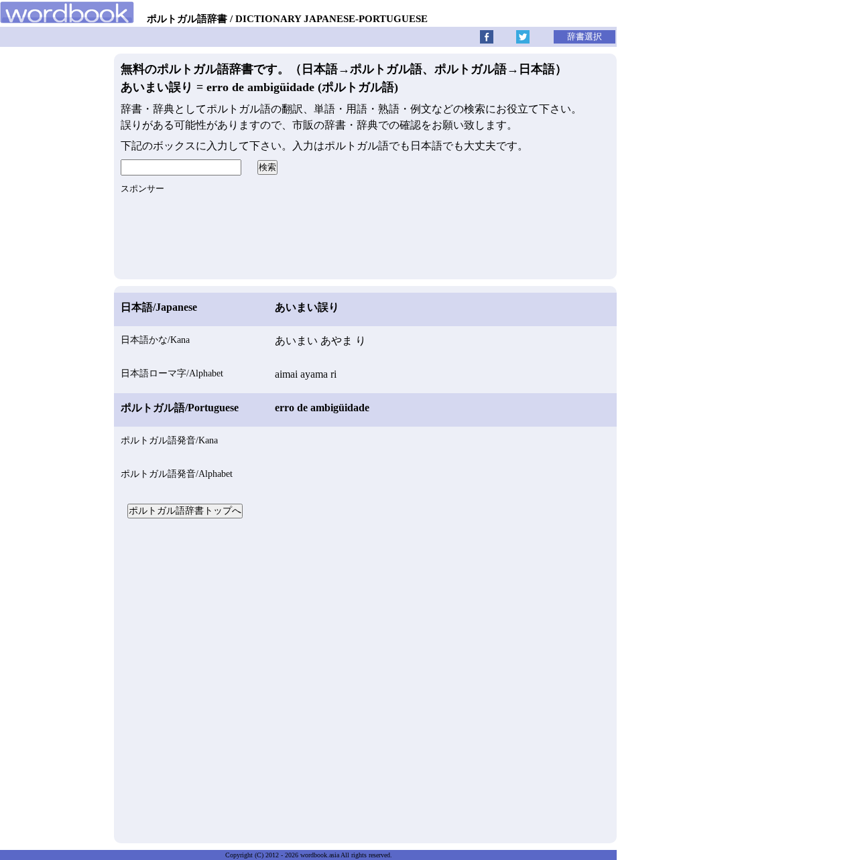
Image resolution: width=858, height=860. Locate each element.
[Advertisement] (365, 679)
